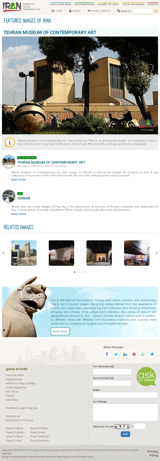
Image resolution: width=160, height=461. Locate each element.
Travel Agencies (16, 387)
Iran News (12, 399)
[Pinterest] (133, 354)
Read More (60, 331)
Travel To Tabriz (14, 436)
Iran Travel (86, 450)
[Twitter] (115, 354)
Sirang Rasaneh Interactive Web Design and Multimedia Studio (61, 456)
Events (10, 395)
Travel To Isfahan (15, 432)
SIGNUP (77, 10)
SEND (125, 434)
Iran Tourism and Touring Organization (46, 450)
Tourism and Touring (104, 450)
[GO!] (156, 11)
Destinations (14, 379)
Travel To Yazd (13, 440)
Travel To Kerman (40, 436)
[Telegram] (151, 354)
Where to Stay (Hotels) (21, 383)
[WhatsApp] (142, 354)
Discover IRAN (15, 375)
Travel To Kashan (39, 440)
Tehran (35, 165)
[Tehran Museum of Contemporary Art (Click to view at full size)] (24, 253)
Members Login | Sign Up (21, 407)
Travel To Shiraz (14, 428)
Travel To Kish (37, 432)
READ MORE (18, 179)
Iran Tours (12, 391)
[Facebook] (106, 354)
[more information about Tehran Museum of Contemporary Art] (9, 161)
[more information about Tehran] (9, 196)
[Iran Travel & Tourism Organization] (21, 7)
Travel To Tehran (39, 428)
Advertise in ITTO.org (19, 420)
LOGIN (58, 10)
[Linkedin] (124, 354)
